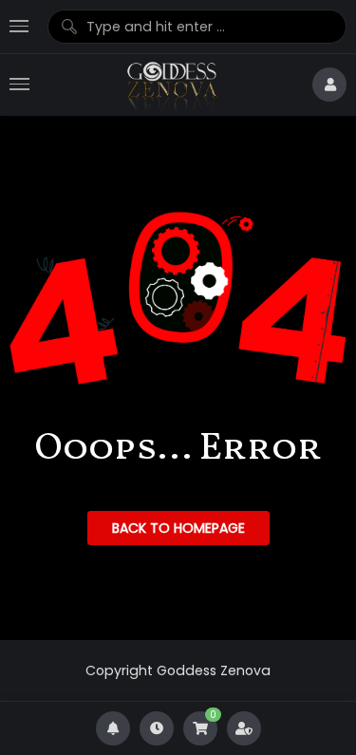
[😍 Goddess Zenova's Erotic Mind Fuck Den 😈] (170, 85)
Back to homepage (178, 528)
